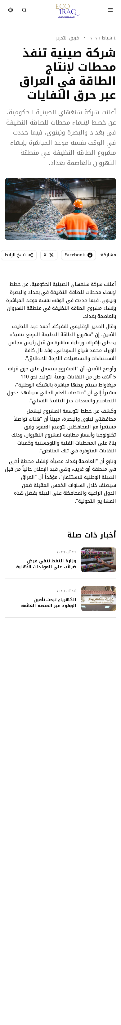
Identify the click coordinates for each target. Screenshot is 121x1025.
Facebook (75, 255)
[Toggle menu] (110, 10)
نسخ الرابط (15, 255)
